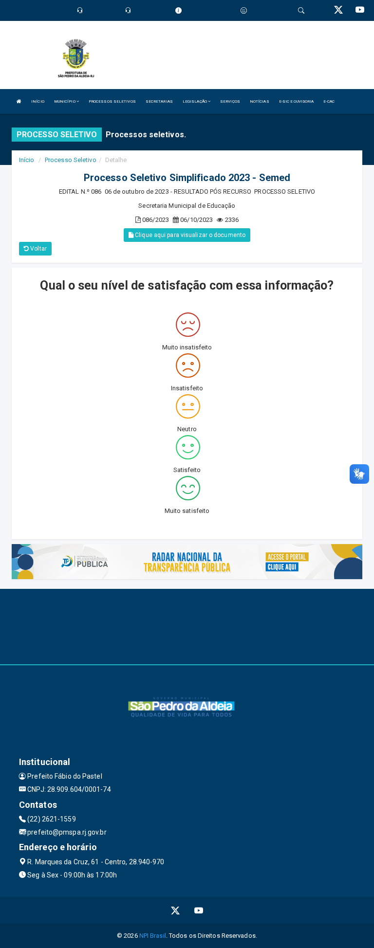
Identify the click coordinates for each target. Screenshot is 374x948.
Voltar (38, 248)
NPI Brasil (152, 935)
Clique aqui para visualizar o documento (189, 235)
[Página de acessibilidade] (244, 10)
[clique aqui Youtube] (198, 910)
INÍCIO (37, 101)
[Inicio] (19, 101)
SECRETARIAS (159, 101)
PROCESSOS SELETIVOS (112, 101)
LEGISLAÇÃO (195, 101)
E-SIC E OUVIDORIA (296, 101)
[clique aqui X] (175, 910)
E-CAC (329, 101)
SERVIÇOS (230, 101)
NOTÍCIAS (259, 101)
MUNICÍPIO (65, 101)
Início (27, 160)
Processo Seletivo (70, 160)
